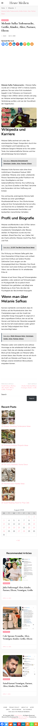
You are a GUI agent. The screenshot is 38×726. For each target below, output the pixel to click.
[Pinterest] (17, 44)
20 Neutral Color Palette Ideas (13, 484)
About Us (24, 707)
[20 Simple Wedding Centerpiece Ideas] (8, 417)
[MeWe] (21, 44)
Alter (32, 707)
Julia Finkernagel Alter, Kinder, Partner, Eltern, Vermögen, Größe (18, 589)
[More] (32, 44)
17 (4, 527)
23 (34, 527)
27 (19, 531)
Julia (4, 36)
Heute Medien (19, 3)
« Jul (18, 540)
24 (4, 531)
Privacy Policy (23, 718)
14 (24, 524)
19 (14, 527)
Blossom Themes (24, 717)
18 (9, 527)
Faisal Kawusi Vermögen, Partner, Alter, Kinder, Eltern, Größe (17, 684)
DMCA (8, 709)
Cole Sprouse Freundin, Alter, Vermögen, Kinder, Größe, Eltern (17, 637)
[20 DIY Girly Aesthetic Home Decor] (8, 456)
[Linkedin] (14, 44)
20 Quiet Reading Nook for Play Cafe (15, 503)
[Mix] (24, 44)
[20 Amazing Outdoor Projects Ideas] (8, 436)
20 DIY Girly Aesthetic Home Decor (14, 464)
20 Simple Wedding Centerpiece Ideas (16, 426)
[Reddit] (10, 44)
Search (3, 394)
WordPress (15, 718)
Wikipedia (5, 20)
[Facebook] (3, 44)
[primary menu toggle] (2, 3)
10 (4, 524)
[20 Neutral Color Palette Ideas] (8, 475)
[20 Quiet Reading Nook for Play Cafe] (8, 494)
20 (19, 527)
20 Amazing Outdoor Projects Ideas (14, 445)
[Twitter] (6, 44)
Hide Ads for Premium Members (19, 711)
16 (34, 524)
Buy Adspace (27, 709)
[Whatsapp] (28, 44)
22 (29, 527)
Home (5, 707)
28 (24, 531)
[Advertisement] (19, 65)
